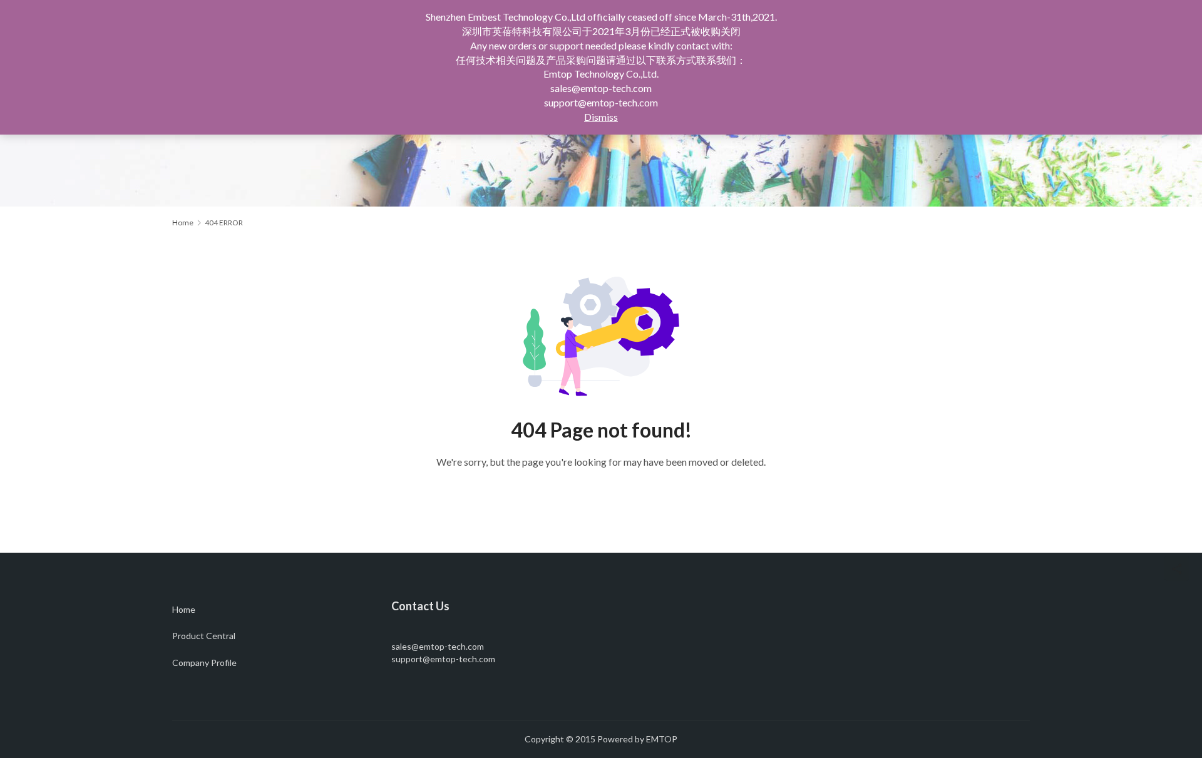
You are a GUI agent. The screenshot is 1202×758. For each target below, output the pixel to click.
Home (182, 222)
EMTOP (661, 739)
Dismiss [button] (601, 117)
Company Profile (204, 662)
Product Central (203, 635)
